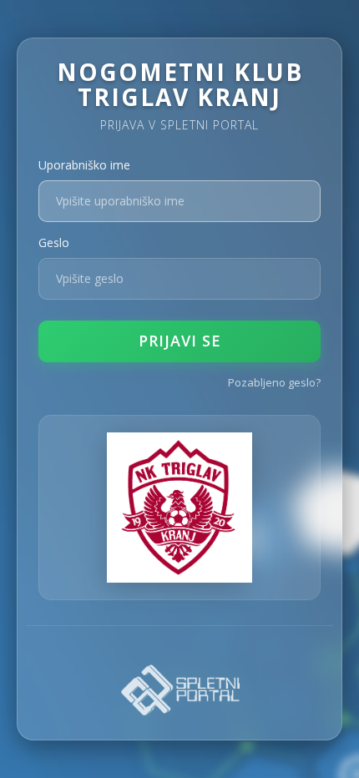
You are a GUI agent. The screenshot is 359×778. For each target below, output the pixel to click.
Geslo (53, 242)
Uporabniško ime (84, 165)
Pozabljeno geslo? (274, 382)
